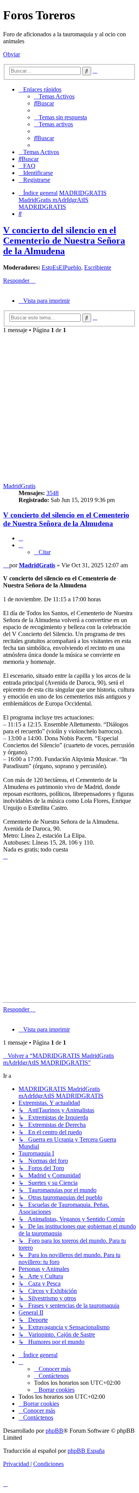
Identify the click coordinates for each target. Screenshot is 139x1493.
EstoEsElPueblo (61, 267)
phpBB (54, 1430)
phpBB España (86, 1450)
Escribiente (97, 267)
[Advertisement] (69, 407)
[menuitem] (54, 96)
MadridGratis (19, 486)
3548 (52, 493)
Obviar (11, 54)
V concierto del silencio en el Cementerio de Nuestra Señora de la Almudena (64, 240)
